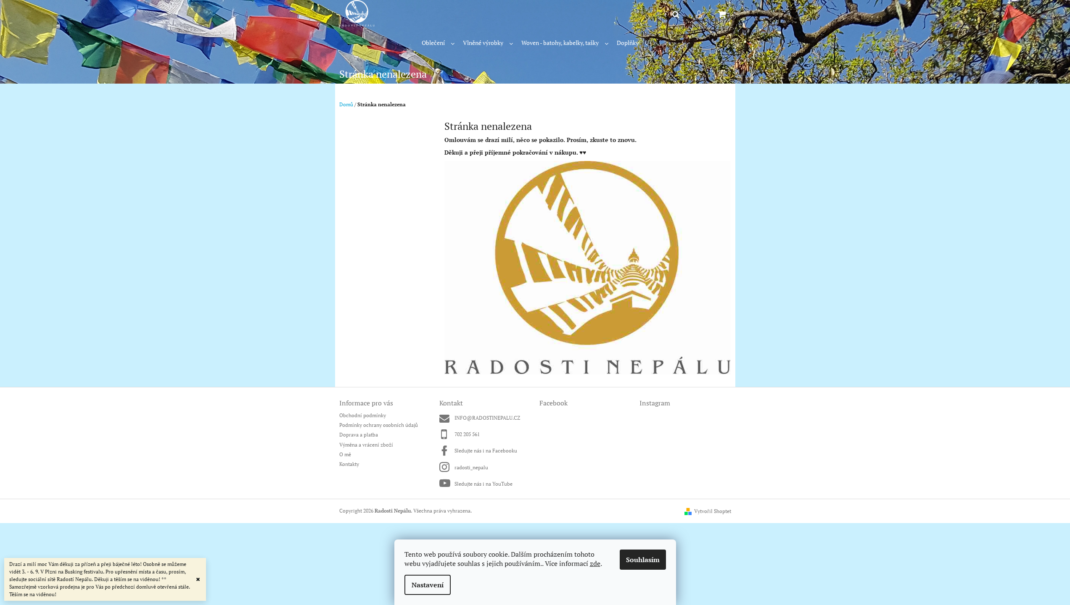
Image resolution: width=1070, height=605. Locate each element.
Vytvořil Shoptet (712, 511)
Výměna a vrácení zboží (366, 445)
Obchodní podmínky (362, 415)
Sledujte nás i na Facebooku (485, 450)
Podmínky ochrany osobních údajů (378, 425)
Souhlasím (643, 559)
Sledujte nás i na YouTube (483, 484)
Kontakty (349, 464)
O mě (345, 454)
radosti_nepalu (471, 467)
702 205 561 (467, 434)
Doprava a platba (358, 434)
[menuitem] (438, 43)
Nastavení (428, 584)
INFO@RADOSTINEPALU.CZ (487, 418)
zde (595, 563)
